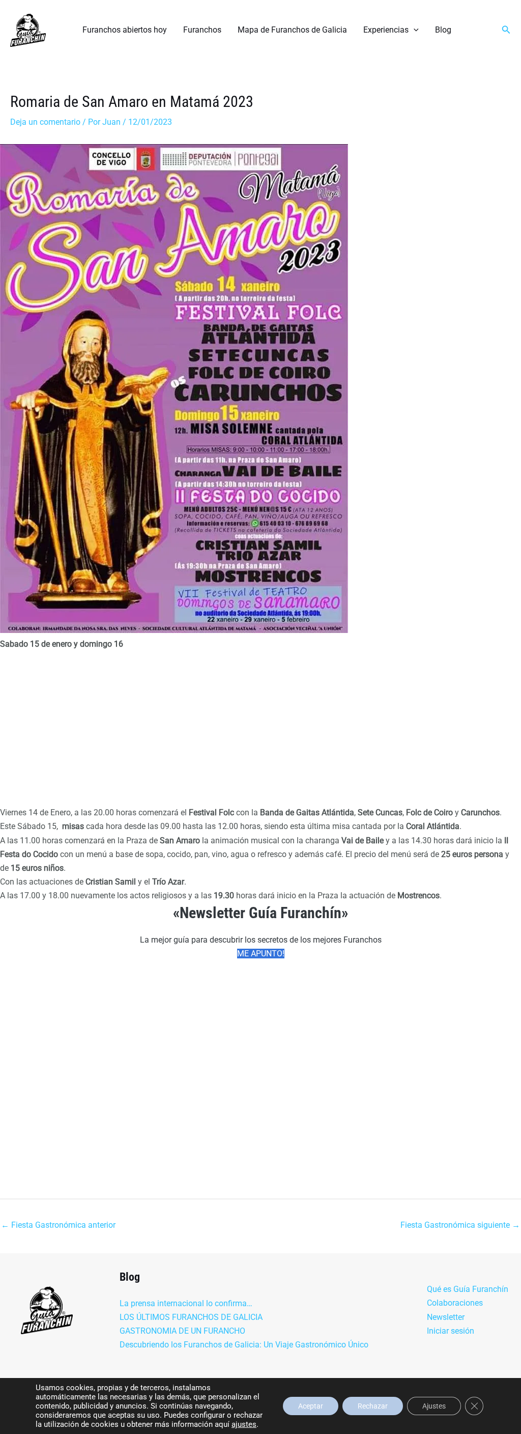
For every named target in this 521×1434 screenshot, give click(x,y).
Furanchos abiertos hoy (124, 30)
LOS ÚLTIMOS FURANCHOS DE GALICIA (191, 1317)
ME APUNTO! (260, 953)
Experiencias (386, 30)
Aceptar (310, 1406)
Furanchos (202, 30)
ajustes (243, 1424)
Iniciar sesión (450, 1331)
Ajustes (434, 1406)
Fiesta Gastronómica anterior (58, 1225)
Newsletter (446, 1317)
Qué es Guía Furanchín (467, 1289)
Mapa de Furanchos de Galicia (292, 30)
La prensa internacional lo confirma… (186, 1303)
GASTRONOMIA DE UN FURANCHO (182, 1331)
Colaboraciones (455, 1303)
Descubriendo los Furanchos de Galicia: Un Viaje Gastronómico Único (244, 1344)
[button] (414, 30)
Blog (443, 30)
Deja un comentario (45, 122)
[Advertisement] (260, 730)
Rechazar (373, 1406)
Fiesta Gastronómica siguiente (460, 1225)
